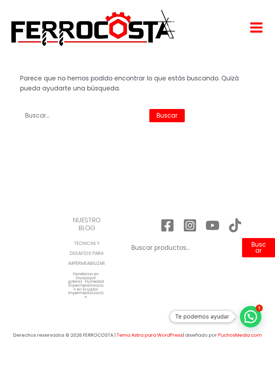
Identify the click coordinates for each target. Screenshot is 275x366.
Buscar (258, 247)
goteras (75, 282)
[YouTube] (212, 225)
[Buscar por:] (84, 115)
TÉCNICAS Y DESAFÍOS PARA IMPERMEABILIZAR (86, 253)
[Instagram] (190, 225)
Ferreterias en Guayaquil (86, 276)
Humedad (94, 282)
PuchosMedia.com (240, 335)
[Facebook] (167, 225)
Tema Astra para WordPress (150, 335)
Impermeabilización (85, 295)
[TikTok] (235, 225)
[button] (250, 316)
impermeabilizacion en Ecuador (85, 287)
